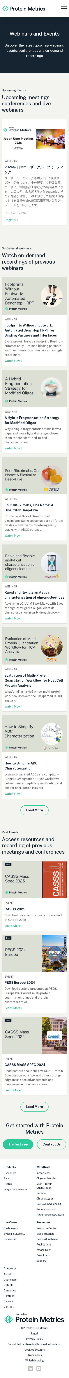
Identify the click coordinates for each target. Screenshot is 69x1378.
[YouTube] (38, 1369)
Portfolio (9, 1295)
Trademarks (34, 1355)
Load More (34, 810)
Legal (34, 1333)
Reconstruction (45, 1209)
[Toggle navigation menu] (64, 9)
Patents (8, 1285)
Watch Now (12, 361)
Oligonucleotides (46, 1178)
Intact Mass (43, 1173)
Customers (10, 1279)
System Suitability (14, 1233)
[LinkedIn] (30, 1369)
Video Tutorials (45, 1233)
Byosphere (10, 1173)
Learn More (13, 926)
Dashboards (11, 1228)
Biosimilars (10, 1239)
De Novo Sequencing (48, 1203)
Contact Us (52, 1144)
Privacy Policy (34, 1338)
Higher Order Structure (50, 1214)
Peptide (41, 1193)
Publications (43, 1244)
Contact (9, 1306)
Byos (7, 1178)
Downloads (43, 1255)
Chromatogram (45, 1198)
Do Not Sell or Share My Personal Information (34, 1344)
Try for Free (18, 1144)
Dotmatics (10, 1290)
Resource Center (46, 1228)
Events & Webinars (47, 1239)
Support (41, 1260)
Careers (8, 1301)
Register (11, 220)
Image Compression (15, 1189)
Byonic (8, 1183)
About (7, 1274)
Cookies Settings (34, 1349)
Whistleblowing (34, 1360)
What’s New (43, 1249)
